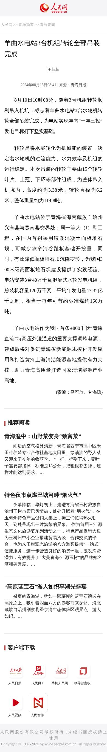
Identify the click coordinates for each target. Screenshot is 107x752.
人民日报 (14, 683)
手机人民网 (60, 683)
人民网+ (37, 683)
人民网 (6, 25)
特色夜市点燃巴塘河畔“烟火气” (42, 495)
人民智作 (37, 715)
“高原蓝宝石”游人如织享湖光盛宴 (45, 586)
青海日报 (78, 85)
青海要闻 (47, 25)
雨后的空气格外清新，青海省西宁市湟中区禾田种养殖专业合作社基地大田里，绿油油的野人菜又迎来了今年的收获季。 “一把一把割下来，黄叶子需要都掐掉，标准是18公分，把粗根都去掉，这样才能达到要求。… (52, 459)
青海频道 (26, 25)
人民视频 (14, 715)
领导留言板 (82, 683)
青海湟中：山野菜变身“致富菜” (42, 436)
